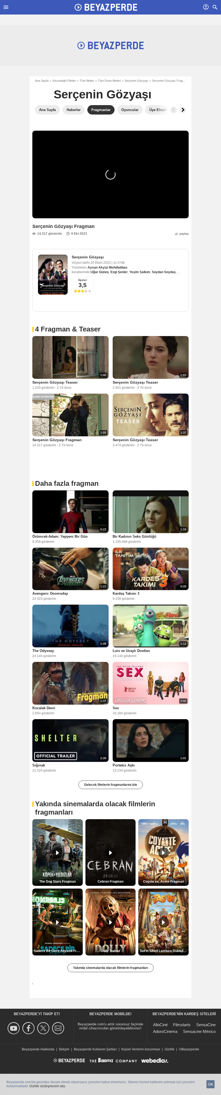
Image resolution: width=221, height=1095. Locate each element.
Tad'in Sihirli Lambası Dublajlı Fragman (164, 951)
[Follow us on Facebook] (29, 1028)
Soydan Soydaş (164, 272)
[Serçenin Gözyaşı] (53, 275)
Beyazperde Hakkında (38, 1049)
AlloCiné (160, 1024)
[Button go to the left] (173, 110)
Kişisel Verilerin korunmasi (140, 1049)
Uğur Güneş (100, 272)
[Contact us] (59, 1028)
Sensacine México (199, 1031)
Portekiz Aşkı (124, 765)
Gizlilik (169, 1049)
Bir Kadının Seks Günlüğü (134, 536)
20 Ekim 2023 (101, 263)
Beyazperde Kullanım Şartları (95, 1049)
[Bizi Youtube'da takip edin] (14, 1028)
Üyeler (82, 280)
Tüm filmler (87, 80)
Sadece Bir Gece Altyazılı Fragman (58, 951)
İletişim (64, 1049)
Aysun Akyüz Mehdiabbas (107, 267)
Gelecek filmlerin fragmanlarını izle (110, 785)
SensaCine (206, 1024)
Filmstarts (182, 1024)
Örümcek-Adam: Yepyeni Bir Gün (60, 536)
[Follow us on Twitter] (44, 1028)
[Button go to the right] (182, 110)
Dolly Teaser (110, 951)
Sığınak (38, 765)
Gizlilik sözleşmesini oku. (47, 1086)
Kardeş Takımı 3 (126, 593)
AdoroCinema (165, 1031)
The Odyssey (43, 651)
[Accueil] (106, 7)
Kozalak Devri (43, 708)
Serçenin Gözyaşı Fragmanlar (172, 80)
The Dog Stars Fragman (57, 881)
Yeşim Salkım (139, 272)
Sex (116, 708)
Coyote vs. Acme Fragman (163, 881)
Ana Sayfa (42, 80)
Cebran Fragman (110, 881)
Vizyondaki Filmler (64, 80)
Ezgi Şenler (119, 272)
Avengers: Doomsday (50, 593)
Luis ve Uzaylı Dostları (131, 651)
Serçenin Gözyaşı (136, 80)
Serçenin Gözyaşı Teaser (55, 382)
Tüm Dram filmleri (109, 80)
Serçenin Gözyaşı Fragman (57, 440)
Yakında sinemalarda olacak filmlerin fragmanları (110, 968)
